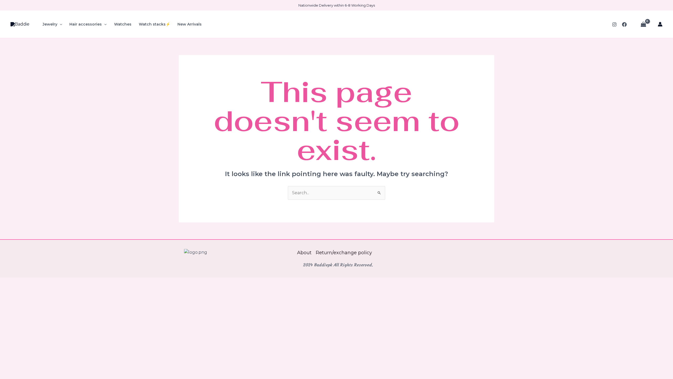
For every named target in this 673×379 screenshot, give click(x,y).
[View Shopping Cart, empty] (643, 24)
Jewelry (50, 24)
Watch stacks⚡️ (154, 24)
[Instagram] (614, 24)
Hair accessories (85, 24)
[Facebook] (624, 24)
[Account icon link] (660, 24)
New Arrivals (189, 24)
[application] (59, 24)
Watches (122, 24)
